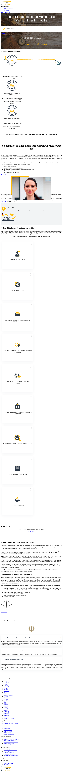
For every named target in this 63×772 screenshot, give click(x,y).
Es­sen (5, 693)
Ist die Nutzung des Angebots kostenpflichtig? (12, 659)
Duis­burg (6, 689)
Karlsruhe (6, 699)
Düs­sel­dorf (6, 691)
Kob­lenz (6, 700)
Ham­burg (6, 696)
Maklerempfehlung (8, 8)
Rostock (6, 707)
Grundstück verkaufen (9, 754)
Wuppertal (6, 713)
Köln (5, 702)
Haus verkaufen (7, 751)
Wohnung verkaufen (9, 752)
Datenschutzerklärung (9, 718)
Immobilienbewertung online (11, 742)
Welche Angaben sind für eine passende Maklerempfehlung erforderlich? (19, 637)
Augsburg (6, 682)
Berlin (5, 684)
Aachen (5, 681)
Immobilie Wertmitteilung (10, 740)
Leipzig (5, 703)
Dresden (6, 688)
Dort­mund (6, 686)
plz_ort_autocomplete (6, 25)
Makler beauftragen (8, 731)
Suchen (3, 33)
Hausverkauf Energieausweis (11, 744)
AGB (5, 717)
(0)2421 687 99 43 (5, 12)
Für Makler (6, 10)
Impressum (6, 715)
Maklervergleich (8, 730)
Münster (6, 704)
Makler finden (4, 174)
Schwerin (6, 708)
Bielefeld (6, 685)
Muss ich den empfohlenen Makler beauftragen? (13, 650)
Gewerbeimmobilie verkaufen (11, 755)
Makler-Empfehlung (9, 734)
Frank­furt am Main (8, 695)
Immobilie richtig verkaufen (10, 750)
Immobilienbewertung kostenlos (11, 739)
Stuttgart (6, 710)
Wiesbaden (6, 711)
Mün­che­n (6, 706)
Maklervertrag (7, 732)
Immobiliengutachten (9, 743)
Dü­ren (5, 692)
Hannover (6, 697)
